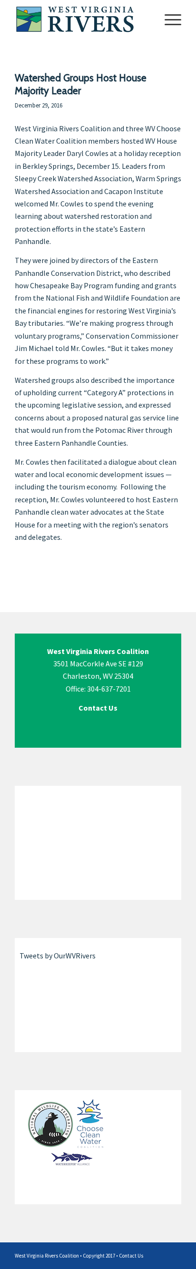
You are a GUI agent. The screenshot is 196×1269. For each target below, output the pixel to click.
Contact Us (131, 1255)
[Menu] (168, 19)
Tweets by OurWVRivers (58, 955)
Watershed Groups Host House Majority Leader (81, 84)
